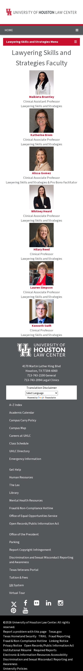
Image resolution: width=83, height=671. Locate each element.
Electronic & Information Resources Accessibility (35, 655)
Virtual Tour (17, 593)
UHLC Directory (19, 451)
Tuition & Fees (18, 577)
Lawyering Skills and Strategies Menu (32, 42)
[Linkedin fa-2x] (48, 604)
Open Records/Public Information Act (34, 524)
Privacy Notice (12, 645)
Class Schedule (19, 443)
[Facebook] (25, 604)
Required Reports (45, 650)
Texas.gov (55, 632)
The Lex (14, 485)
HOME (9, 30)
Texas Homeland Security (19, 636)
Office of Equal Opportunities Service (33, 516)
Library (14, 493)
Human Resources (21, 477)
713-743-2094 (33, 380)
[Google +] (36, 604)
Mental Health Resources (26, 500)
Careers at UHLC (20, 436)
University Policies (15, 669)
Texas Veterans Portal (23, 570)
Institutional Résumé (17, 650)
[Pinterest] (13, 611)
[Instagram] (60, 604)
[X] (14, 604)
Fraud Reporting (59, 636)
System (16, 585)
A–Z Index (15, 405)
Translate (50, 397)
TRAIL (42, 636)
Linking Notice (58, 641)
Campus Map (17, 428)
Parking (14, 542)
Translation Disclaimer (41, 388)
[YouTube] (25, 611)
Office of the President (24, 534)
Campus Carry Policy (22, 420)
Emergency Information (25, 459)
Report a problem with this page (25, 632)
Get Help (15, 470)
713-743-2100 (36, 375)
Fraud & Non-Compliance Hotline (31, 508)
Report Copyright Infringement (30, 550)
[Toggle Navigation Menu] (77, 30)
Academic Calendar (21, 413)
